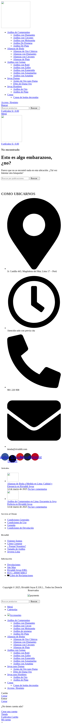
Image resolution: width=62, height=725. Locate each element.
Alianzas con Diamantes (24, 54)
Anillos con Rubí (21, 65)
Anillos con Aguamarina (24, 73)
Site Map (11, 567)
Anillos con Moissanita (24, 40)
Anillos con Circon (22, 625)
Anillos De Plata (21, 46)
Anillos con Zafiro (22, 67)
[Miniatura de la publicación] (13, 481)
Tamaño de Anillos (16, 549)
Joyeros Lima (13, 551)
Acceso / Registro (15, 688)
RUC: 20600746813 (17, 572)
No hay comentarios (37, 489)
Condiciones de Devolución (20, 528)
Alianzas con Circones (24, 56)
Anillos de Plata (20, 92)
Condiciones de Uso (16, 522)
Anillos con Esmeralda (24, 70)
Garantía (11, 525)
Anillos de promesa (22, 631)
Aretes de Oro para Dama (25, 81)
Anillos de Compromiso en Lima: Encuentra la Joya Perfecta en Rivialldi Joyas (31, 502)
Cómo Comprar (14, 543)
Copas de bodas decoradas (25, 97)
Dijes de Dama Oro (22, 83)
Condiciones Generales (18, 520)
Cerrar (4, 696)
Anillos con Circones (23, 37)
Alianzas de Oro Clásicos (25, 51)
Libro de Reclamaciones (21, 575)
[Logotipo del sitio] (15, 27)
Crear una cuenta (9, 711)
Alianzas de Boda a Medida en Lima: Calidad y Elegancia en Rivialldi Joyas (29, 485)
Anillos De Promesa (22, 43)
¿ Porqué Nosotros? (16, 546)
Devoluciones (13, 564)
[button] (2, 722)
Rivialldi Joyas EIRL (17, 570)
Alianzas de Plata (21, 59)
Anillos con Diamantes (24, 35)
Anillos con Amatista (23, 75)
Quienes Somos (14, 541)
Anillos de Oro (20, 89)
